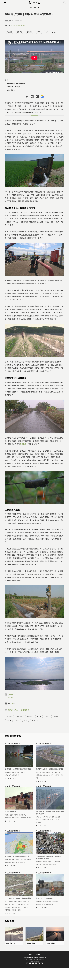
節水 (25, 721)
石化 (44, 904)
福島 (13, 907)
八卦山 (39, 817)
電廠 (19, 910)
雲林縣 (10, 697)
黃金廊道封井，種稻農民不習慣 (16, 84)
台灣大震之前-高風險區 (44, 898)
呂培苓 (13, 26)
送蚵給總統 (47, 901)
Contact (33, 963)
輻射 (19, 904)
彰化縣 (10, 694)
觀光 (11, 815)
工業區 (58, 817)
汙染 (61, 775)
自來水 (24, 815)
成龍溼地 (57, 772)
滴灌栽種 (23, 444)
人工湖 (57, 820)
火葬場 (39, 772)
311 (7, 901)
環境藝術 (39, 775)
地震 (11, 901)
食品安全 (19, 907)
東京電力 (9, 910)
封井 (47, 32)
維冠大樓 (53, 864)
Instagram (36, 963)
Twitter (39, 963)
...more (54, 32)
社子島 (22, 862)
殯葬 (44, 772)
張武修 (8, 907)
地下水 (39, 32)
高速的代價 (31, 943)
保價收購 (55, 716)
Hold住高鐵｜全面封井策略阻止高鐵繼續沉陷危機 (50, 812)
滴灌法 (9, 721)
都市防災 (16, 775)
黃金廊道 (9, 32)
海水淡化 (23, 818)
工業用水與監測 (11, 90)
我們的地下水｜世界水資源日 (18, 710)
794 (11, 703)
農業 (9, 21)
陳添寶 (18, 26)
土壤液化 (29, 32)
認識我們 (38, 954)
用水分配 (16, 818)
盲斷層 (39, 864)
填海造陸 (56, 901)
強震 (21, 859)
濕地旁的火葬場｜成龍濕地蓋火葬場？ (49, 769)
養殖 (57, 775)
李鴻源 (52, 817)
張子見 (34, 721)
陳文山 (51, 862)
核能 (14, 910)
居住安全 (9, 775)
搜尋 (63, 3)
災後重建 (23, 772)
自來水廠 (17, 815)
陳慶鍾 (23, 26)
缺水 (29, 818)
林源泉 (39, 822)
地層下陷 (19, 32)
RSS (42, 963)
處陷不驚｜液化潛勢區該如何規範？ (18, 856)
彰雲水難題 (51, 943)
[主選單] (5, 3)
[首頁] (34, 3)
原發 (7, 904)
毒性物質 (50, 904)
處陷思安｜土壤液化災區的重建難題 (18, 769)
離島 (7, 815)
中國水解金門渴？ (11, 811)
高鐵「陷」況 (11, 943)
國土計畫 (9, 859)
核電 (23, 904)
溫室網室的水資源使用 (13, 87)
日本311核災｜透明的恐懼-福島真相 (18, 898)
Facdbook (27, 963)
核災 (20, 901)
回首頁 (30, 954)
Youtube (30, 963)
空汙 (38, 778)
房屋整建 (9, 862)
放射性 (26, 907)
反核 (28, 904)
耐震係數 (28, 859)
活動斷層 (57, 862)
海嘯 (15, 901)
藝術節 (46, 775)
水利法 (17, 721)
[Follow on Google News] (42, 96)
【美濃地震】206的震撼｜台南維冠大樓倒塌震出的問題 (49, 857)
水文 (6, 21)
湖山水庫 (50, 820)
